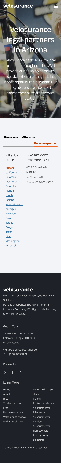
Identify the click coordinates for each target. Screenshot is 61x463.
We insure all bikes (13, 421)
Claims (37, 398)
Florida (10, 190)
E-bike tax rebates (43, 403)
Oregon (10, 227)
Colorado (11, 177)
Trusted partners (13, 403)
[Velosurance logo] (18, 6)
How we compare (13, 412)
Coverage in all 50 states (43, 392)
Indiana (10, 199)
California (11, 172)
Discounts (39, 439)
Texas (9, 231)
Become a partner (45, 143)
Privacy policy (40, 435)
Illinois (9, 195)
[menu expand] (56, 6)
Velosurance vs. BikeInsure (41, 410)
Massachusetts (14, 204)
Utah (8, 236)
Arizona (10, 167)
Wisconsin (11, 245)
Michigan (11, 209)
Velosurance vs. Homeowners (41, 428)
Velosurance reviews (15, 416)
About (6, 394)
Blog (5, 398)
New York (11, 213)
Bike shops (11, 137)
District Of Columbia (11, 184)
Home (6, 389)
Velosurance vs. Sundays (41, 419)
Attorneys (28, 137)
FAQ (5, 407)
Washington (13, 240)
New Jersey (9, 220)
